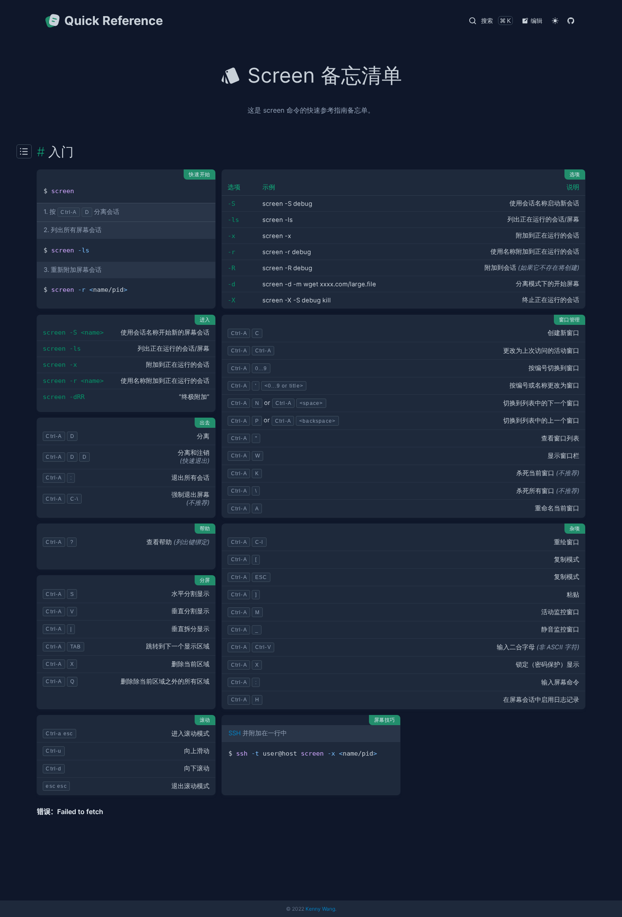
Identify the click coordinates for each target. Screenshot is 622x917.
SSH (234, 733)
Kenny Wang (320, 909)
